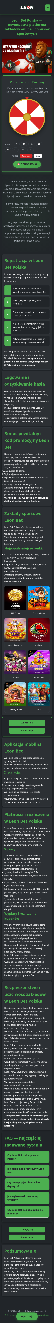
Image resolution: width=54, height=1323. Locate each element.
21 (32, 144)
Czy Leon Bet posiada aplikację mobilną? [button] (25, 1211)
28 (39, 144)
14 (24, 144)
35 (8, 150)
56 (30, 150)
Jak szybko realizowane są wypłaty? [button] (22, 1198)
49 (23, 150)
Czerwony (26, 156)
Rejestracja (27, 730)
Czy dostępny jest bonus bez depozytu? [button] (23, 1184)
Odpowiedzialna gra (13, 1315)
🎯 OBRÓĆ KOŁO (27, 164)
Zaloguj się (27, 722)
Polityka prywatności (41, 1315)
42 (15, 150)
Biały (38, 156)
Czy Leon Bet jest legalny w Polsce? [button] (23, 1156)
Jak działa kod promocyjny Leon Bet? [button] (25, 1170)
